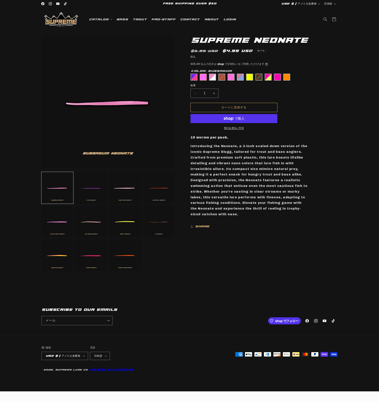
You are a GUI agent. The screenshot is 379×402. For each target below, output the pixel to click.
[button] (100, 19)
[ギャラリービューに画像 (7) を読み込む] (125, 221)
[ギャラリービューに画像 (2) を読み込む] (91, 188)
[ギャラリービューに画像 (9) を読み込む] (57, 255)
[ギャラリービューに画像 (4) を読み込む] (159, 188)
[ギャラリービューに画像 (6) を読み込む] (91, 221)
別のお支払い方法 (234, 128)
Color (211, 71)
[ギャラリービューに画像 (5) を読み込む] (57, 221)
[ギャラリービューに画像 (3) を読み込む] (125, 188)
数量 (193, 85)
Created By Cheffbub (111, 370)
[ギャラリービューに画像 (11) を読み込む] (125, 255)
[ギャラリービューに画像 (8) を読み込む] (159, 221)
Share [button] (202, 226)
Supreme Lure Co (71, 370)
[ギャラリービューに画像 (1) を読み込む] (57, 188)
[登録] (108, 320)
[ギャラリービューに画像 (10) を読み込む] (91, 255)
